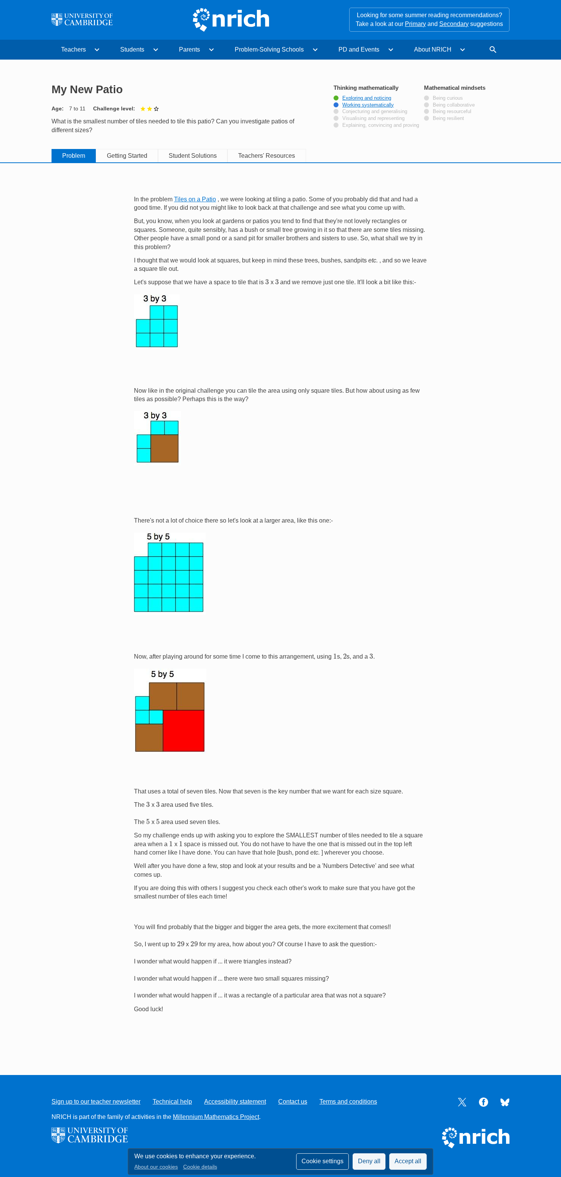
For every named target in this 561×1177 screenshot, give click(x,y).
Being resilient (448, 118)
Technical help (172, 1101)
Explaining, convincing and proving (380, 125)
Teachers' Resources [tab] (266, 155)
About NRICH (432, 49)
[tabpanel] (280, 611)
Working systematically (368, 105)
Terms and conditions (348, 1101)
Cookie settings (322, 1161)
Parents (189, 49)
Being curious (448, 98)
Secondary (454, 24)
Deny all (369, 1161)
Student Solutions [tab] (193, 155)
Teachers (73, 49)
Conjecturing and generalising (374, 111)
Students (132, 49)
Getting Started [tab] (127, 155)
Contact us (292, 1101)
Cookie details (200, 1167)
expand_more (97, 49)
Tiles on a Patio (195, 199)
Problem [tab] (73, 155)
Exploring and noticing (366, 98)
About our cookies (156, 1167)
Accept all (408, 1161)
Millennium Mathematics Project (216, 1117)
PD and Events (359, 49)
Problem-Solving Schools (269, 49)
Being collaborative (454, 105)
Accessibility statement (235, 1101)
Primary (415, 24)
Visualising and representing (373, 118)
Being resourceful (452, 111)
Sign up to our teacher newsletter (96, 1101)
